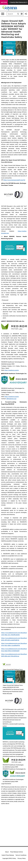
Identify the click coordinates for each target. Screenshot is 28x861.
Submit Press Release (8, 855)
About (7, 852)
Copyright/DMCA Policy (9, 858)
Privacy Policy (22, 858)
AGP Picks (4, 2)
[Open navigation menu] (2, 13)
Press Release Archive (16, 852)
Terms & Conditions (20, 855)
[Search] (18, 14)
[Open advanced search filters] (21, 14)
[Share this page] (26, 13)
